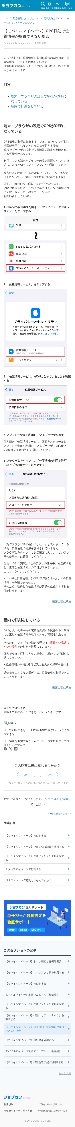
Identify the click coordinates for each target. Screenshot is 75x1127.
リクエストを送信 (56, 799)
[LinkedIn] (15, 748)
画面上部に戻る (61, 601)
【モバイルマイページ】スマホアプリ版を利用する (34, 972)
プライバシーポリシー (50, 1104)
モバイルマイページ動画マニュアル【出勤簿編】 (33, 1051)
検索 (43, 8)
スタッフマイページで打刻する (23, 869)
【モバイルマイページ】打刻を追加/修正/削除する (34, 1062)
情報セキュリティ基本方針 (18, 1110)
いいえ (49, 774)
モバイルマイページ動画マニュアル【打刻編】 (32, 994)
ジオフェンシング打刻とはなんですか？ (28, 880)
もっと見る (65, 1073)
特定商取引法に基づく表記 (52, 1110)
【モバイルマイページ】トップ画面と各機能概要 (33, 961)
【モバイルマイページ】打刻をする (25, 835)
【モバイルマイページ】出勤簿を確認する (29, 1040)
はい (26, 774)
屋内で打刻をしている (27, 106)
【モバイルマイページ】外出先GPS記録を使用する (34, 846)
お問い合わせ (67, 8)
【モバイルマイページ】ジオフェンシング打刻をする (34, 857)
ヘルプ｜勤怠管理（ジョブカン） (21, 18)
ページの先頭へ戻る (58, 813)
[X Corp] (10, 748)
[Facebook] (5, 748)
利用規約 (8, 1104)
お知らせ (49, 8)
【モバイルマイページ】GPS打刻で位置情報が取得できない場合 (34, 1028)
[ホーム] (16, 6)
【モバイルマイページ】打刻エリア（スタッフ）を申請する (34, 1017)
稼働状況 (57, 8)
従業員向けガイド (53, 18)
